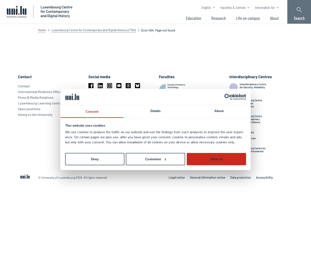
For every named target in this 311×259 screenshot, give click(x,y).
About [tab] (219, 111)
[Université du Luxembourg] (16, 12)
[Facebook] (91, 85)
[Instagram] (109, 85)
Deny (95, 159)
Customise (153, 159)
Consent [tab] (92, 111)
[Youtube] (118, 85)
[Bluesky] (137, 85)
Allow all (216, 159)
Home (42, 30)
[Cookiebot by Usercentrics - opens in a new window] (227, 97)
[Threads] (128, 85)
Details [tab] (155, 111)
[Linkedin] (100, 85)
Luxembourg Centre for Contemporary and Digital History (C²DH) (93, 30)
